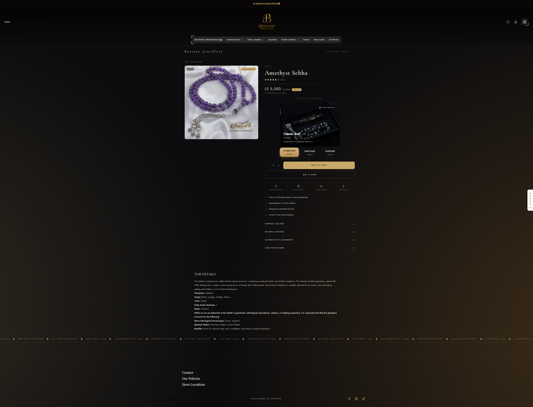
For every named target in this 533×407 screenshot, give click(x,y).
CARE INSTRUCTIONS (310, 248)
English (7, 22)
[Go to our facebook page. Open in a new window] (349, 398)
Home (187, 62)
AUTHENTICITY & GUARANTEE (310, 240)
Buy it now (309, 175)
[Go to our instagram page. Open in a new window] (356, 398)
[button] (530, 200)
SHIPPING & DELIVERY (310, 224)
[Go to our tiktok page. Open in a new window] (363, 398)
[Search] (508, 22)
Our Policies (191, 378)
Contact (187, 372)
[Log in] (516, 22)
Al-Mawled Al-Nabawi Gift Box (265, 3)
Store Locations (193, 384)
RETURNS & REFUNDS (310, 232)
